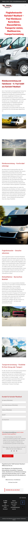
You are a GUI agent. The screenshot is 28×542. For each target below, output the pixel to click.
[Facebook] (23, 502)
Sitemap (14, 519)
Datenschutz (23, 518)
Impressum (18, 518)
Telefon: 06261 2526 (7, 1)
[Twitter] (23, 507)
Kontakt (14, 518)
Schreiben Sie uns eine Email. (13, 490)
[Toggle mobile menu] (25, 5)
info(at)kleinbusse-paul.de (19, 1)
